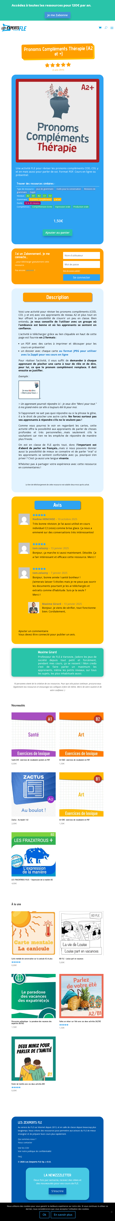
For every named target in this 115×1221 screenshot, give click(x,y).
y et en (57, 199)
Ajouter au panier (57, 232)
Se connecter (81, 277)
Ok (44, 1214)
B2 (39, 195)
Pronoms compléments (40, 199)
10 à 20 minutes (32, 203)
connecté (44, 634)
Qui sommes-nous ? (27, 1139)
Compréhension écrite (42, 206)
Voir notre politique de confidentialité (34, 1151)
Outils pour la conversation (69, 189)
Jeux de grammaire (44, 189)
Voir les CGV (23, 1148)
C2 (50, 195)
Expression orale (62, 206)
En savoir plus (63, 1214)
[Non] (111, 1211)
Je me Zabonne (57, 15)
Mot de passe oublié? (71, 271)
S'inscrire (57, 1191)
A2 (28, 195)
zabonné (30, 270)
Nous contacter (25, 1142)
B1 (33, 195)
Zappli (32, 192)
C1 (44, 195)
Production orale (80, 206)
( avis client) (58, 69)
